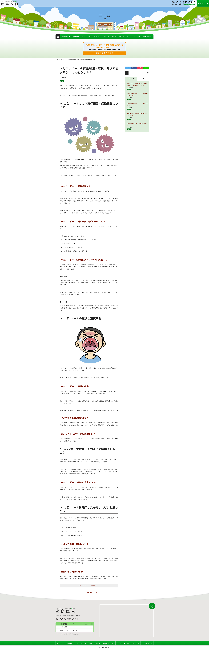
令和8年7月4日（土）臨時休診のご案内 (137, 124)
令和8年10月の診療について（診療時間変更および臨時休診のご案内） (137, 84)
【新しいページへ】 (83, 585)
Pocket (140, 67)
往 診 (77, 643)
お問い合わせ (135, 643)
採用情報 (126, 643)
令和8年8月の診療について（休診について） (137, 104)
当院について (60, 643)
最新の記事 (131, 79)
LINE (146, 67)
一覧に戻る (89, 592)
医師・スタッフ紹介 (86, 643)
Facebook (134, 67)
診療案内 (70, 643)
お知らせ (128, 89)
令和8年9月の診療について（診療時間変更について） (137, 94)
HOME (57, 59)
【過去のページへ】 (94, 585)
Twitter (128, 67)
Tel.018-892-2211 (68, 619)
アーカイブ (143, 79)
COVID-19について (108, 643)
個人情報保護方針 (147, 643)
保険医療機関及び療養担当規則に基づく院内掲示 (137, 114)
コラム (61, 59)
